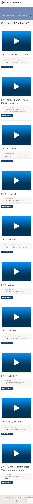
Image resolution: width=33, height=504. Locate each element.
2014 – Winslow (8, 239)
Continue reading (6, 67)
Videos (6, 62)
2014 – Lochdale (9, 194)
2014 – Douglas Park (11, 421)
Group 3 (7, 247)
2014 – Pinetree (8, 330)
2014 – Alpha (7, 285)
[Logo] (11, 2)
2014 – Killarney (9, 376)
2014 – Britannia (9, 148)
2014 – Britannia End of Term (15, 54)
